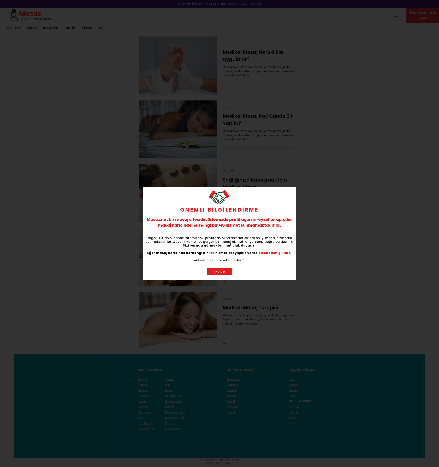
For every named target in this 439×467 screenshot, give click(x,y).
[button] (219, 271)
